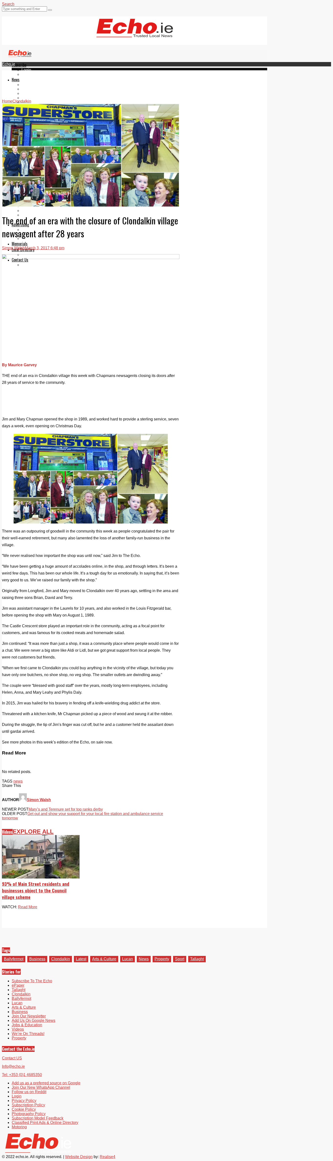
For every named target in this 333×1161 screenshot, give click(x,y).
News (16, 80)
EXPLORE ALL (33, 831)
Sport (179, 959)
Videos (7, 832)
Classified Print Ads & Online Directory (45, 1122)
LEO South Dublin (37, 211)
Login (26, 70)
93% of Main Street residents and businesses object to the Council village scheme (35, 890)
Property (162, 959)
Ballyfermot (31, 93)
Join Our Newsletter (29, 1016)
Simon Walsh (13, 248)
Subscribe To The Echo (32, 981)
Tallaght (28, 85)
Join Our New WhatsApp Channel (41, 1087)
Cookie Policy (24, 1109)
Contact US (12, 1058)
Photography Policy (29, 1114)
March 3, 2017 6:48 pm (44, 248)
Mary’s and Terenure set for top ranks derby (66, 809)
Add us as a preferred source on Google (46, 1083)
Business (37, 959)
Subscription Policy (28, 1105)
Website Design (79, 1157)
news (18, 781)
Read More (27, 907)
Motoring (19, 1127)
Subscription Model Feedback (37, 1118)
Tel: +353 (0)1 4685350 (22, 1075)
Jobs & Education (27, 1025)
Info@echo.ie (13, 1066)
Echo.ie (8, 64)
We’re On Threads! (28, 1034)
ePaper (27, 74)
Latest (81, 959)
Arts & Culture (104, 959)
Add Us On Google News (33, 1020)
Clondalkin (30, 89)
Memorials (20, 244)
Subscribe (19, 65)
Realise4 (107, 1157)
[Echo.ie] (135, 33)
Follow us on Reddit (29, 1092)
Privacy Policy (24, 1100)
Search (8, 4)
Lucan (26, 98)
